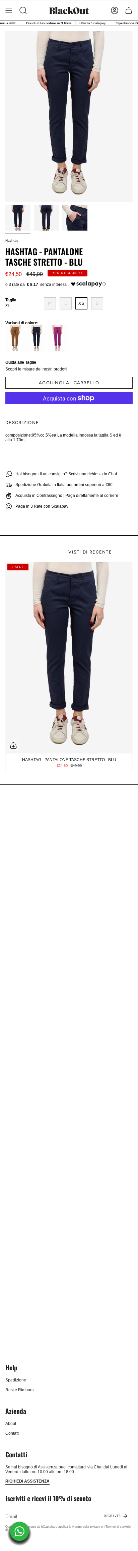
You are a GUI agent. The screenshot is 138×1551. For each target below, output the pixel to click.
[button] (23, 10)
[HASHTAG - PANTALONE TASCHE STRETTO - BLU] (69, 657)
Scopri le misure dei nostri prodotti (36, 369)
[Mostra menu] (9, 10)
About (10, 1423)
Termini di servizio (118, 1526)
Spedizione (15, 1380)
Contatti (12, 1433)
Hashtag (11, 240)
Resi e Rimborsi (19, 1390)
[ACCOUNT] (115, 10)
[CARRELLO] (129, 10)
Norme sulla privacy (86, 1526)
